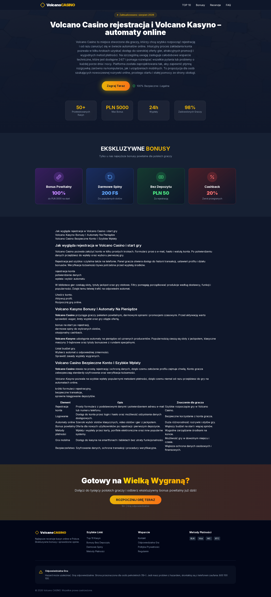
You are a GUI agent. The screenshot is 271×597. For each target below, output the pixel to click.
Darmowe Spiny (95, 547)
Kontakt (142, 538)
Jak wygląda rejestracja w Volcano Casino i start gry (86, 231)
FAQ (228, 5)
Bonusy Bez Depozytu (98, 542)
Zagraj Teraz (116, 85)
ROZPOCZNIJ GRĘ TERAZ (135, 500)
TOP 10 (186, 5)
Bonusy (200, 5)
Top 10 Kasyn (94, 538)
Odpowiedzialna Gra (148, 542)
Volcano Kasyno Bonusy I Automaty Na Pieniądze (85, 234)
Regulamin (143, 551)
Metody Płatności (95, 551)
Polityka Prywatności (148, 547)
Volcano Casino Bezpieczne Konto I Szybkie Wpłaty (86, 238)
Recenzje (215, 5)
